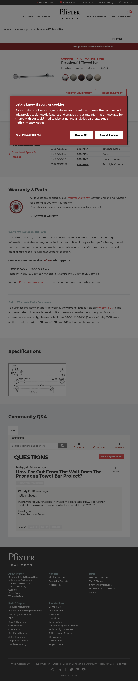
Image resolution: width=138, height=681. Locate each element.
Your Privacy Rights (28, 135)
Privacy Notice (35, 122)
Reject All (81, 135)
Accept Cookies (109, 135)
